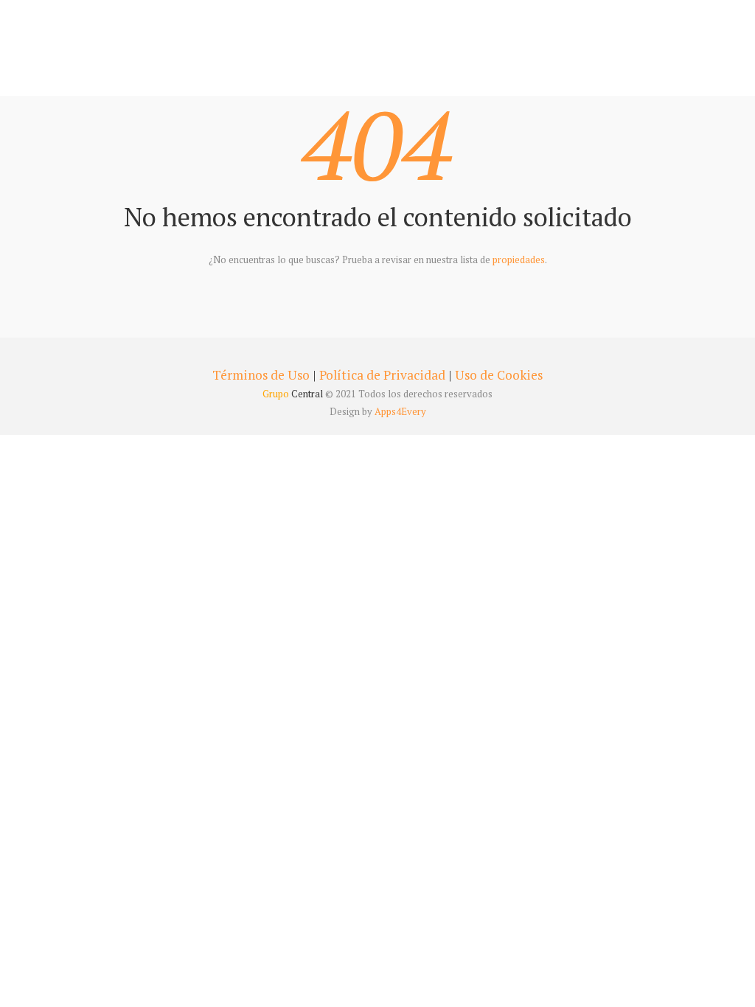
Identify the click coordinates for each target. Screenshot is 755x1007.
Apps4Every (400, 411)
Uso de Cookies (499, 374)
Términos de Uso (261, 374)
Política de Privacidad (382, 374)
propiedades (519, 259)
